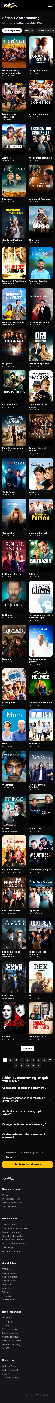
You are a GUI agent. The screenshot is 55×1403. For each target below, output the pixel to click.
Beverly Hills (9, 702)
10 (16, 1065)
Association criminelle (40, 158)
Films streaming (10, 1329)
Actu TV (6, 1348)
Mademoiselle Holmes (40, 702)
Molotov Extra (9, 1366)
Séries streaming (10, 1333)
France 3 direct (9, 1276)
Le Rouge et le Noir (12, 574)
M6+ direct (7, 1284)
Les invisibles (9, 404)
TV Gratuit (7, 1325)
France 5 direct (9, 1280)
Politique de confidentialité (15, 1228)
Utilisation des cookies (13, 1236)
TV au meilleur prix (11, 1377)
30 (27, 1065)
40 (33, 1065)
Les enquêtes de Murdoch (11, 953)
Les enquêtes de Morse (38, 405)
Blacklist (6, 1036)
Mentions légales (10, 1232)
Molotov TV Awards (11, 1340)
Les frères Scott (11, 910)
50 (39, 1065)
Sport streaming (10, 1336)
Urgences (34, 910)
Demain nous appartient (9, 115)
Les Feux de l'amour (39, 322)
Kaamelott (8, 659)
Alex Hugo (34, 240)
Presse (5, 1195)
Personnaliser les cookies (14, 1243)
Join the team (9, 1206)
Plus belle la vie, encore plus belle (11, 71)
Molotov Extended (11, 1370)
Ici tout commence (39, 114)
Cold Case (7, 995)
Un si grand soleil (38, 70)
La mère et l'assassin (40, 199)
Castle (32, 492)
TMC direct (7, 1296)
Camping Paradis (38, 281)
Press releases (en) (11, 1198)
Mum (4, 743)
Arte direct (7, 1288)
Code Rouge (9, 492)
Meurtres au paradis (13, 322)
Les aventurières (11, 869)
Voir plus (27, 1048)
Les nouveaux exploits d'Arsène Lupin (41, 616)
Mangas (29, 31)
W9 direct (7, 1292)
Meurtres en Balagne (40, 869)
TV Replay (7, 1321)
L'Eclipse (7, 199)
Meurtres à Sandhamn (14, 281)
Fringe (5, 828)
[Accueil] (10, 5)
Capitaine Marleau (12, 240)
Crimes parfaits (37, 1036)
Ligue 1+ (6, 1374)
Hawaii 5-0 (34, 743)
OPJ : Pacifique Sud (39, 363)
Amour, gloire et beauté (37, 449)
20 (22, 1065)
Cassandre (8, 533)
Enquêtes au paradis (13, 448)
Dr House (7, 615)
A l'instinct (8, 158)
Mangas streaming (11, 1344)
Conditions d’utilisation (13, 1239)
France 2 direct (9, 1273)
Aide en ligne (8, 1224)
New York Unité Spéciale (37, 786)
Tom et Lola (35, 828)
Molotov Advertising (12, 1202)
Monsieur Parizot (38, 533)
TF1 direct (7, 1269)
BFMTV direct (9, 1299)
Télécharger (8, 1247)
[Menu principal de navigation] (50, 5)
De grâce (7, 363)
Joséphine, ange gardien (37, 660)
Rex (31, 995)
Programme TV (9, 1317)
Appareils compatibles (13, 1251)
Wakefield (7, 785)
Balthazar (34, 574)
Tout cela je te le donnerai (37, 953)
